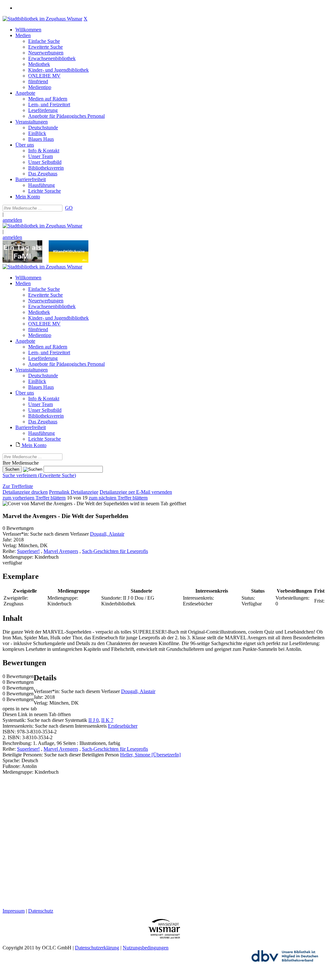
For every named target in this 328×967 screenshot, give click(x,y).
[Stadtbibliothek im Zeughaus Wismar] (42, 18)
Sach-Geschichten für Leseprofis (115, 551)
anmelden (12, 220)
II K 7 (107, 720)
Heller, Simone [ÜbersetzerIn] (150, 754)
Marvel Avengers (61, 551)
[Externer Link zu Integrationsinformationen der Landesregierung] (68, 261)
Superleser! (28, 551)
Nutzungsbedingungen (145, 947)
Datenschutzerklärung (97, 947)
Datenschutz (40, 911)
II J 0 (93, 720)
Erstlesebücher (122, 726)
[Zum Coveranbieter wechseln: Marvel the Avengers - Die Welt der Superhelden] (66, 503)
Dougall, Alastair (107, 534)
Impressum (14, 911)
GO (69, 208)
